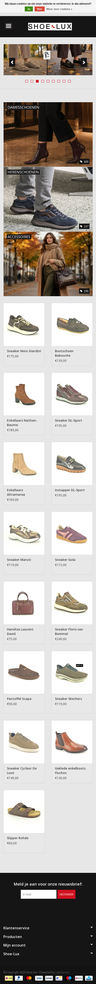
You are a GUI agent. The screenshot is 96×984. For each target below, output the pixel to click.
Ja (28, 9)
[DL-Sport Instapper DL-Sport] (72, 463)
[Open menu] (8, 25)
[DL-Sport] (48, 59)
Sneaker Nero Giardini (24, 351)
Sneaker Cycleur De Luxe (22, 770)
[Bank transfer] (49, 978)
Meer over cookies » (59, 9)
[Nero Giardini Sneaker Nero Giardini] (24, 324)
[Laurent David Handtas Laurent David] (24, 602)
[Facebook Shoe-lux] (44, 907)
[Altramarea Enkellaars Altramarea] (24, 463)
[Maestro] (68, 978)
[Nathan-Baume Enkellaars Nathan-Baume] (24, 394)
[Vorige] (12, 62)
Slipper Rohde (17, 838)
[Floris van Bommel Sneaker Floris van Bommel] (72, 602)
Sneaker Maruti (19, 560)
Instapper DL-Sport (70, 490)
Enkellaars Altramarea (16, 492)
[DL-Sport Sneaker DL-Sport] (72, 394)
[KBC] (88, 978)
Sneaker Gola (65, 560)
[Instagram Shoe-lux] (52, 907)
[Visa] (38, 978)
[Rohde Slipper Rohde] (24, 811)
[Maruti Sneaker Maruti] (24, 533)
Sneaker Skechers (68, 699)
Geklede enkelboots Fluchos (70, 770)
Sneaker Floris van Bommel (69, 631)
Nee (39, 9)
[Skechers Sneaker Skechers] (72, 672)
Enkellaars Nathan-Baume (22, 422)
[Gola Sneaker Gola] (72, 533)
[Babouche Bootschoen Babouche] (72, 324)
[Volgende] (84, 62)
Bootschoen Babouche (64, 353)
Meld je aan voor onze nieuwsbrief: (48, 884)
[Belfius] (78, 978)
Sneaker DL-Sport (68, 420)
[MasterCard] (28, 978)
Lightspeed (62, 972)
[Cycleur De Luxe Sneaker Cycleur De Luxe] (24, 741)
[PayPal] (18, 978)
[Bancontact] (58, 978)
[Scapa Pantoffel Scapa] (24, 672)
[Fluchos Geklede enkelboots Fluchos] (72, 741)
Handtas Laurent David (20, 631)
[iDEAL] (8, 978)
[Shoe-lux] (57, 26)
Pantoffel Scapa (19, 699)
